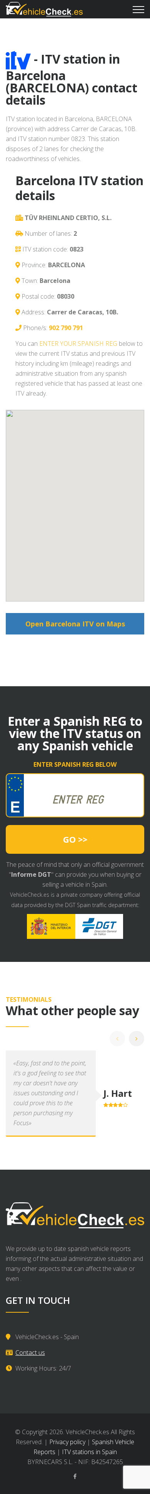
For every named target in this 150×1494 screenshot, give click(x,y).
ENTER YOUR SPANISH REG (78, 343)
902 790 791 (66, 328)
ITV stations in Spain (89, 1452)
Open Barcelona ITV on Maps (75, 623)
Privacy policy (67, 1442)
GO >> (75, 839)
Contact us (30, 1352)
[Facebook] (75, 1476)
